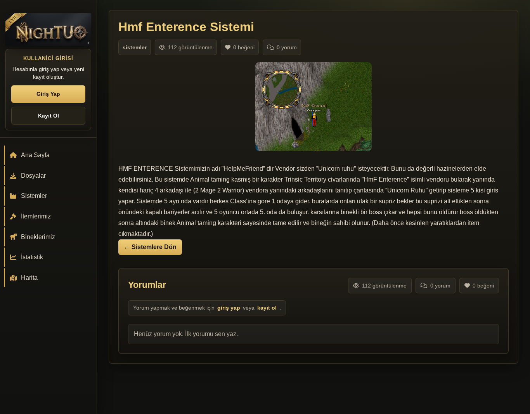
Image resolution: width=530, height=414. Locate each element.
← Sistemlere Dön (150, 247)
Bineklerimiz (38, 237)
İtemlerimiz (36, 216)
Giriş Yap (48, 94)
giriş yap (228, 308)
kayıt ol (267, 308)
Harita (29, 277)
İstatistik (32, 257)
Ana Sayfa (35, 155)
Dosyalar (33, 175)
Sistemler (34, 195)
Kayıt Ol (48, 116)
